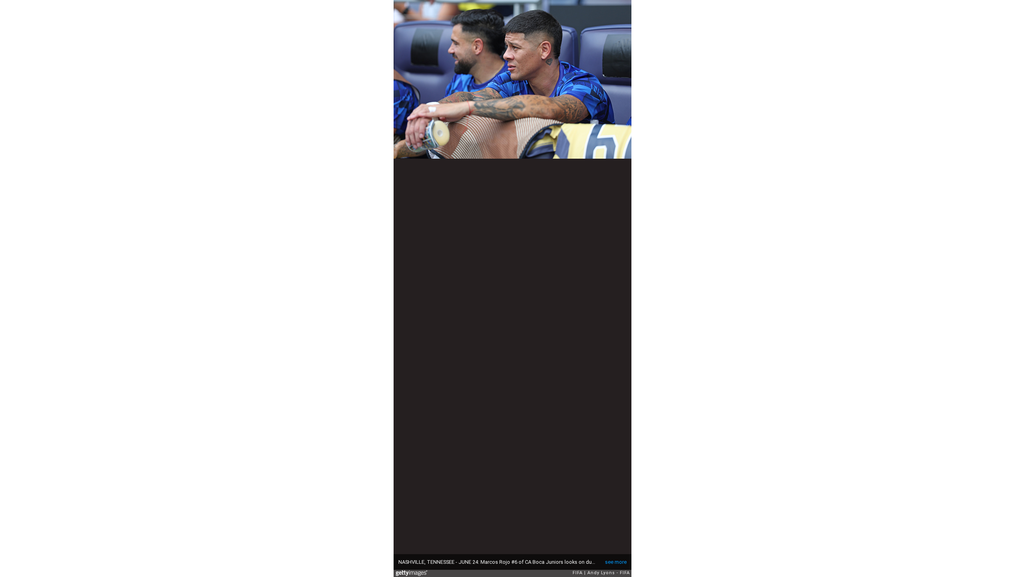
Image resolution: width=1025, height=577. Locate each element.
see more (616, 562)
